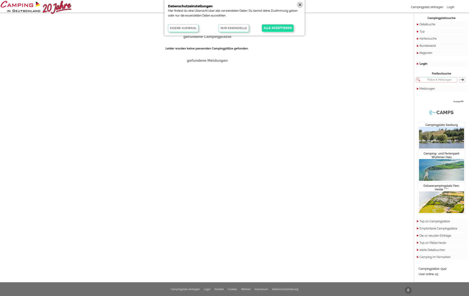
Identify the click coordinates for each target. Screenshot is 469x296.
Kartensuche (428, 38)
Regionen (426, 53)
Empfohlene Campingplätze (438, 228)
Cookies (232, 289)
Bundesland (428, 45)
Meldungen (427, 88)
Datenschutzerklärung (285, 289)
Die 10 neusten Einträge (435, 235)
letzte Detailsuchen (432, 250)
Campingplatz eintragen (427, 7)
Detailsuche (427, 24)
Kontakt (219, 289)
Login (450, 7)
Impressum (261, 289)
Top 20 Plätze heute (433, 242)
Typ (422, 31)
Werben (246, 289)
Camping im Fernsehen (435, 257)
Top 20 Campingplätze (435, 221)
